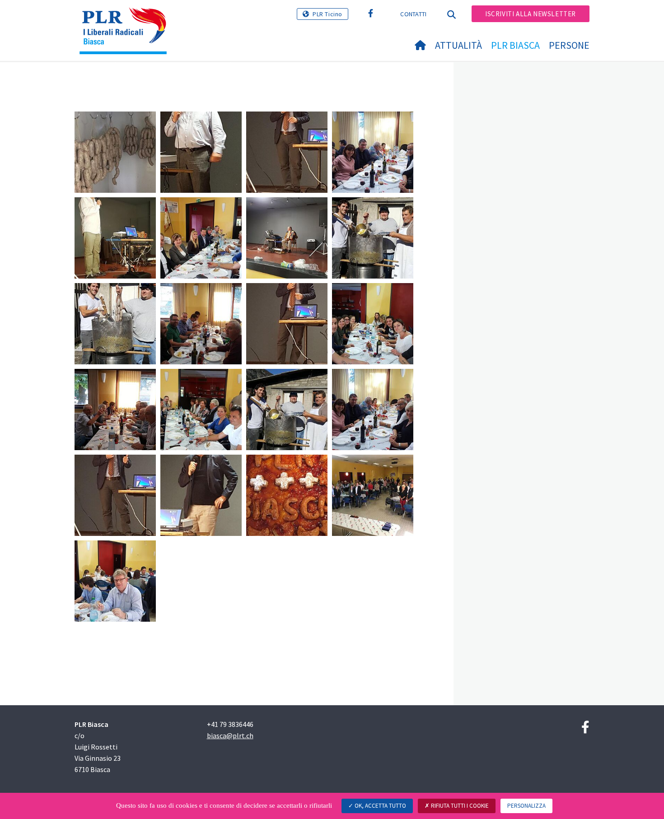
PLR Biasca (515, 45)
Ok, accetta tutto (379, 806)
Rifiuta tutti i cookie (459, 806)
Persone (569, 45)
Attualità (458, 45)
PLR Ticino (327, 14)
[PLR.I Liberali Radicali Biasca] (126, 18)
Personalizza (526, 806)
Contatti (413, 14)
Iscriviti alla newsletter (530, 13)
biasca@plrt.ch (230, 735)
